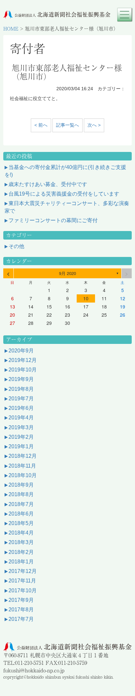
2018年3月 (21, 542)
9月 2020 (67, 273)
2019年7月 (21, 398)
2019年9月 (21, 379)
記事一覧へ (67, 125)
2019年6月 (21, 408)
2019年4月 (21, 417)
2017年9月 (21, 600)
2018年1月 (21, 561)
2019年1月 (21, 446)
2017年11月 (22, 580)
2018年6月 (21, 514)
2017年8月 (21, 609)
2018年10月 (23, 475)
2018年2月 (21, 552)
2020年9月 (21, 350)
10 (85, 298)
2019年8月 (21, 389)
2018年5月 (21, 523)
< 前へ (41, 125)
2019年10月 (23, 369)
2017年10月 (23, 590)
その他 (16, 246)
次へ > (94, 125)
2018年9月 (21, 485)
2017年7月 (21, 619)
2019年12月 (23, 360)
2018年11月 (22, 466)
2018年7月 (21, 504)
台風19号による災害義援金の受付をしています (64, 194)
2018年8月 (21, 494)
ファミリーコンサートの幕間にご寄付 (53, 220)
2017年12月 (23, 571)
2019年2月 (21, 437)
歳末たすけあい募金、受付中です (48, 184)
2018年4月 (21, 533)
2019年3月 (21, 427)
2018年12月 (23, 456)
